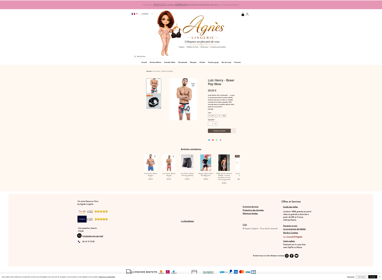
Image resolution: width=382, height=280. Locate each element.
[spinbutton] (212, 123)
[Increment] (215, 123)
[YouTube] (296, 256)
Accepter (373, 277)
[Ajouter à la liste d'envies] (234, 131)
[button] (147, 14)
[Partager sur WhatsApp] (217, 140)
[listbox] (147, 14)
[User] (247, 14)
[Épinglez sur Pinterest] (213, 140)
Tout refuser (361, 277)
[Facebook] (292, 256)
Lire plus (210, 109)
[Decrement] (209, 123)
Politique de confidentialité (107, 277)
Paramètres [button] (350, 277)
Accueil (149, 71)
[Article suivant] (237, 162)
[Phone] (79, 241)
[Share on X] (220, 140)
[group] (191, 169)
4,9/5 (90, 211)
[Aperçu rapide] (150, 162)
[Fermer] (379, 276)
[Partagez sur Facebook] (209, 140)
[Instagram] (287, 256)
